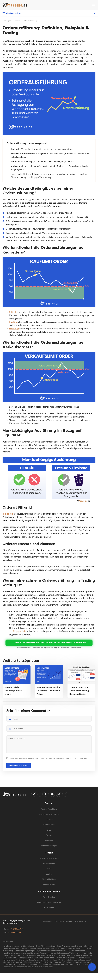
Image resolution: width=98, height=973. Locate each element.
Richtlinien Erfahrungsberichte (49, 902)
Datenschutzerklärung (63, 921)
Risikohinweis (80, 921)
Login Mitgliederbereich (49, 858)
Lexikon (17, 21)
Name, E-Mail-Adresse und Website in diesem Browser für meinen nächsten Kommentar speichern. (49, 758)
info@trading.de (14, 932)
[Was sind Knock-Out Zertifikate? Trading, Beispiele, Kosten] (81, 674)
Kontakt (49, 852)
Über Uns (49, 803)
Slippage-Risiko (20, 631)
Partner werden (49, 863)
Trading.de (7, 21)
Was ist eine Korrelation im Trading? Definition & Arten (48, 690)
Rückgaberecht (49, 884)
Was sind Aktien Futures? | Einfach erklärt (13, 690)
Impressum (47, 921)
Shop (49, 830)
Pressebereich (49, 825)
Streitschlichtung (49, 879)
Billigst (12, 312)
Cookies (49, 874)
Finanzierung (49, 907)
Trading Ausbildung (49, 809)
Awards (49, 835)
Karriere (49, 819)
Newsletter (49, 840)
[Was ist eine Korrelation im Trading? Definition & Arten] (49, 674)
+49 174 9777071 (16, 929)
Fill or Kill (8, 513)
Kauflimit (13, 322)
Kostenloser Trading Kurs (49, 814)
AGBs (49, 869)
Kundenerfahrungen (49, 845)
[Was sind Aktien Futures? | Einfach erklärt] (16, 674)
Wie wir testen (49, 897)
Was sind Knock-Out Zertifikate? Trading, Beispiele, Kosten (79, 690)
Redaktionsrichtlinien (49, 891)
